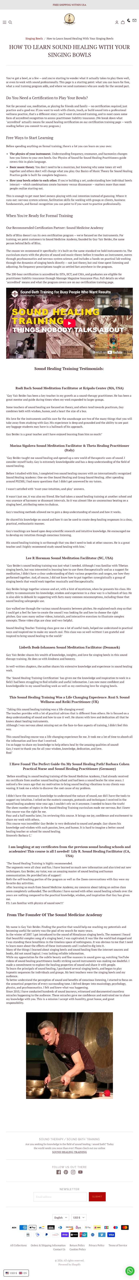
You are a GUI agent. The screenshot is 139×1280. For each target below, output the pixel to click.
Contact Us (59, 1249)
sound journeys (67, 991)
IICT (68, 274)
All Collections (18, 1245)
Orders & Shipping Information (48, 1245)
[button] (16, 1273)
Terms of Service (118, 1245)
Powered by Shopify (69, 1264)
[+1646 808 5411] (127, 22)
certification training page (105, 122)
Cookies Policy (78, 1249)
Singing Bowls (34, 38)
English (58, 1217)
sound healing (15, 803)
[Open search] (10, 22)
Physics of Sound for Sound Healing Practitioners (88, 157)
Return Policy (77, 1245)
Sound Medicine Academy (61, 239)
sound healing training (37, 565)
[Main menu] (4, 22)
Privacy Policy (96, 1245)
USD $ (76, 1217)
